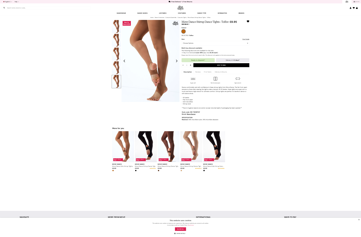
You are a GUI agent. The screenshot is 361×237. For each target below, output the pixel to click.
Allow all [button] (180, 229)
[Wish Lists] (353, 8)
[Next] (176, 61)
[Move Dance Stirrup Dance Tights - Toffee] (116, 26)
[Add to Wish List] (248, 21)
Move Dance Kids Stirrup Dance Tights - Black (213, 166)
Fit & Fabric (207, 72)
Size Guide (245, 39)
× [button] (359, 219)
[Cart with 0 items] (356, 8)
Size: (183, 39)
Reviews (198, 72)
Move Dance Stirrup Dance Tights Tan (191, 166)
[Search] (4, 8)
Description (188, 72)
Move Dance (191, 114)
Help (16, 2)
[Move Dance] (180, 8)
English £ (7, 2)
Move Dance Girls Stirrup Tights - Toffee (122, 166)
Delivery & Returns (221, 72)
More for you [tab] (118, 128)
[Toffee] (183, 31)
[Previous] (125, 61)
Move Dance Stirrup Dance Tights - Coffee (168, 166)
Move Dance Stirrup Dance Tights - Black (145, 166)
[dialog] (180, 227)
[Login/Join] (350, 8)
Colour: (184, 28)
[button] (180, 233)
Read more (191, 225)
